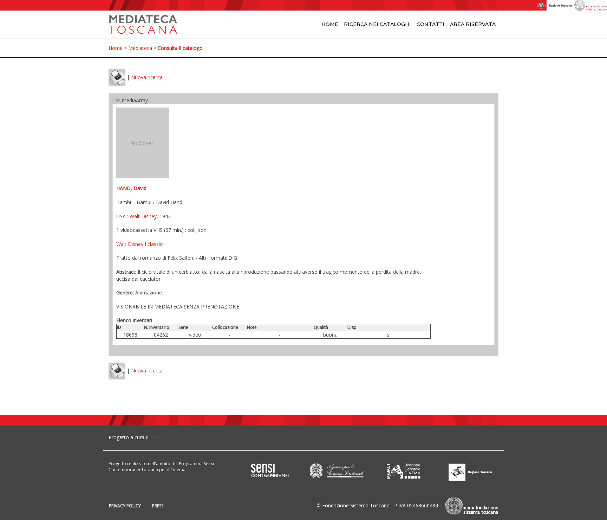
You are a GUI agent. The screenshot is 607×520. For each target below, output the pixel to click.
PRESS (157, 506)
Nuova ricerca (147, 77)
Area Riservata (473, 24)
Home (329, 24)
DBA (156, 437)
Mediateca (140, 48)
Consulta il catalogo (180, 48)
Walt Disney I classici (139, 244)
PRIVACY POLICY (125, 506)
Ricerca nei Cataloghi (377, 24)
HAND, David (131, 188)
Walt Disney (143, 216)
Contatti (430, 24)
